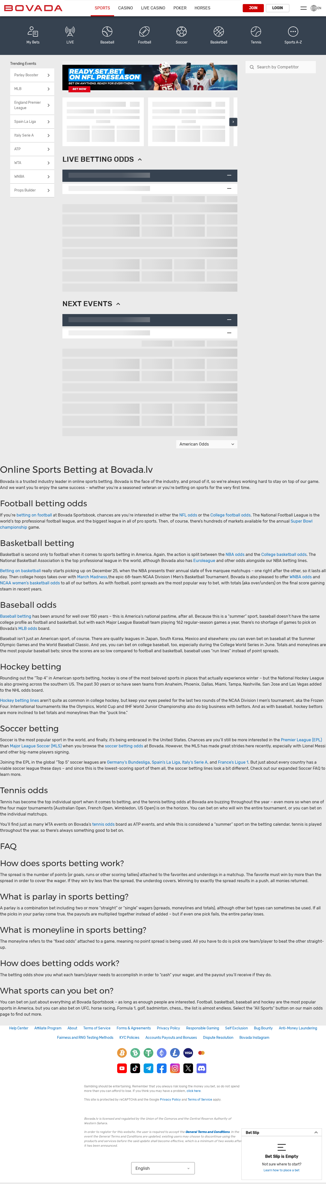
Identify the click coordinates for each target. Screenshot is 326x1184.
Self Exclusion (236, 1028)
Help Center (18, 1028)
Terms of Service (97, 1028)
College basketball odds (284, 554)
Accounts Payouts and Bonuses (171, 1037)
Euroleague (204, 560)
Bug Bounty (263, 1028)
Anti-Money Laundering (298, 1028)
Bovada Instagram (254, 1037)
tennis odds (103, 824)
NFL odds (188, 515)
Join (253, 8)
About (72, 1028)
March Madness (92, 576)
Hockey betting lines (19, 700)
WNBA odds (301, 576)
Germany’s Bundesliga (128, 762)
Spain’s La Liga (166, 762)
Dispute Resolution (218, 1037)
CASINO (125, 8)
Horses (202, 8)
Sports (102, 8)
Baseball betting (15, 616)
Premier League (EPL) (301, 739)
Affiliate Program (47, 1028)
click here (194, 1091)
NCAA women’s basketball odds (30, 583)
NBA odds (236, 554)
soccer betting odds (124, 746)
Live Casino (153, 8)
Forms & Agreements (134, 1028)
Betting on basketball (20, 570)
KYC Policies (129, 1037)
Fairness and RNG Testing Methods (85, 1037)
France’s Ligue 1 (233, 762)
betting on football (34, 515)
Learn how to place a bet (282, 1170)
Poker (179, 8)
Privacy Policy (168, 1028)
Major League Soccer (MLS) (36, 746)
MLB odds (27, 628)
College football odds (230, 515)
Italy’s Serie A (195, 762)
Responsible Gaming (202, 1028)
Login (277, 8)
